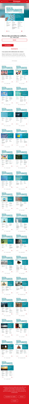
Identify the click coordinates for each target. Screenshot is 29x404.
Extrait (14, 40)
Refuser (22, 396)
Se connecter (8, 45)
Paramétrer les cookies (10, 396)
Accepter (15, 400)
